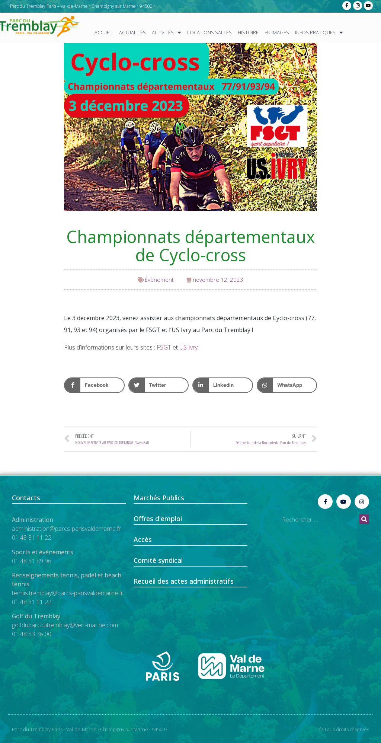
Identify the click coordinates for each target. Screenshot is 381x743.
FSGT (164, 347)
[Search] (364, 519)
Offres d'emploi (158, 518)
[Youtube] (368, 5)
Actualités (132, 32)
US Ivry (188, 347)
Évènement (159, 279)
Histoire (248, 32)
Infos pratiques (315, 32)
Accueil (104, 32)
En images (277, 32)
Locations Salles (209, 32)
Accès (143, 539)
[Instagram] (357, 5)
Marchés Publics (159, 497)
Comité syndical (158, 560)
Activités (163, 32)
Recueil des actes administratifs (184, 581)
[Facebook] (346, 5)
